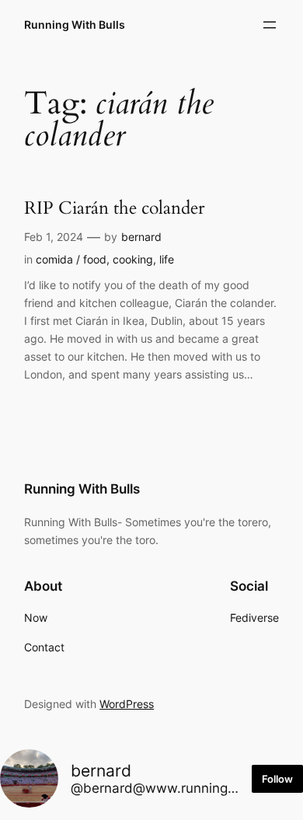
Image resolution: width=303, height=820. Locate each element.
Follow (277, 779)
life (166, 259)
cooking (133, 259)
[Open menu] (269, 25)
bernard (141, 236)
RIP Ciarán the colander (114, 207)
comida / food (71, 259)
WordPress (126, 703)
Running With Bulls (74, 24)
